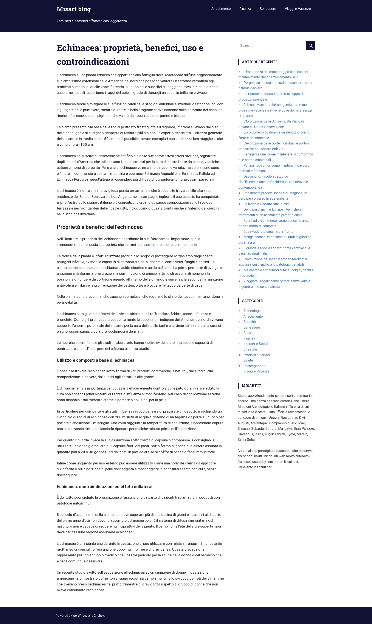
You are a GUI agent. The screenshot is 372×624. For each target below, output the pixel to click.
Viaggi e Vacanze (298, 9)
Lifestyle (250, 349)
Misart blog (74, 9)
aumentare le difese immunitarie (170, 244)
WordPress (80, 615)
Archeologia (252, 311)
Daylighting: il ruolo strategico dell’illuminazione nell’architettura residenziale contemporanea (273, 181)
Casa (247, 333)
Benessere (268, 9)
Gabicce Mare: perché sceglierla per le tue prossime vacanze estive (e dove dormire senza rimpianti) (275, 110)
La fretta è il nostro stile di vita (266, 204)
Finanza (245, 9)
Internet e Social (255, 344)
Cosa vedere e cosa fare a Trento (268, 232)
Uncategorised (254, 366)
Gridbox (99, 615)
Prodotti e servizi (256, 355)
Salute (248, 360)
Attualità (249, 322)
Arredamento (221, 9)
